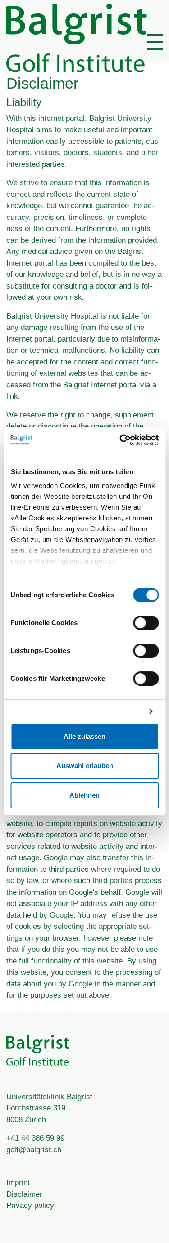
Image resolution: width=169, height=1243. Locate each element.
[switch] (146, 623)
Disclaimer (24, 1194)
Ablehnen (84, 795)
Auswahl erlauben (84, 765)
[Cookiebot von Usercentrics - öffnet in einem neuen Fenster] (120, 440)
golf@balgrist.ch (33, 1149)
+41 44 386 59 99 (35, 1138)
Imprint (18, 1182)
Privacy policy (30, 1205)
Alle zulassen (84, 736)
